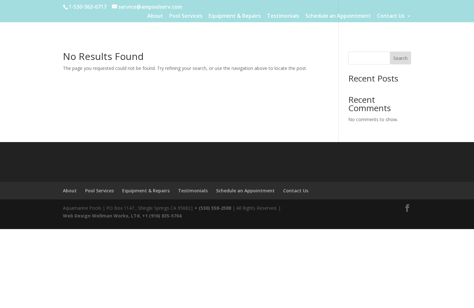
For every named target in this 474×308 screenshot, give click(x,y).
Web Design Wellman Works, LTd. (102, 216)
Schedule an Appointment (338, 16)
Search (400, 58)
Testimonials (283, 16)
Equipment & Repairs (235, 16)
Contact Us (391, 16)
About (155, 16)
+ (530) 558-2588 (212, 208)
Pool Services (185, 16)
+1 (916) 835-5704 (162, 216)
